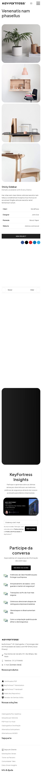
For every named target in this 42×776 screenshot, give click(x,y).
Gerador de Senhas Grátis (13, 697)
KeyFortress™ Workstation (14, 685)
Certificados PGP (10, 681)
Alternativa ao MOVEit (10, 733)
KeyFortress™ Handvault (13, 689)
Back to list (21, 290)
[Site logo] (14, 3)
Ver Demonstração (14, 458)
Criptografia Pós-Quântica (11, 714)
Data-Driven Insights (9, 765)
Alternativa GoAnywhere (11, 729)
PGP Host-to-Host (8, 722)
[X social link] (26, 242)
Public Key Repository (12, 693)
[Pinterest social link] (30, 242)
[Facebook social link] (22, 242)
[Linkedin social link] (34, 242)
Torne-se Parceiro (8, 757)
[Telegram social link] (38, 242)
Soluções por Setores (10, 718)
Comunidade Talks (8, 761)
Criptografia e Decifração (11, 725)
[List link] (21, 660)
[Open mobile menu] (38, 3)
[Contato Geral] (15, 665)
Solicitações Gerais (9, 754)
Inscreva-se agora (21, 568)
